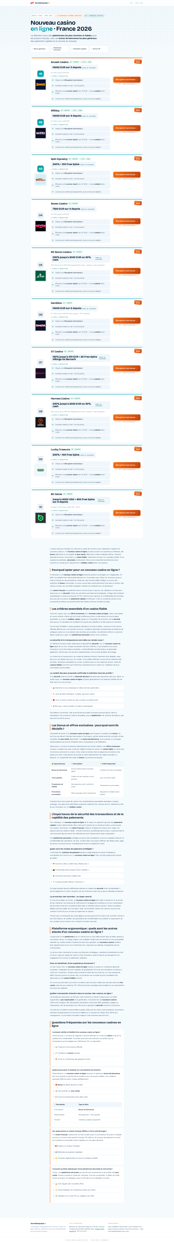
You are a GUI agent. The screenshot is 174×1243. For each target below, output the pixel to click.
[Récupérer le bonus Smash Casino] (40, 84)
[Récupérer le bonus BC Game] (40, 517)
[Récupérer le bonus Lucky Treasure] (40, 470)
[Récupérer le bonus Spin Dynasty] (40, 179)
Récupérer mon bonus (125, 80)
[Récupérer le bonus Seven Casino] (40, 226)
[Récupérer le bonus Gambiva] (40, 325)
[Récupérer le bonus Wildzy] (40, 133)
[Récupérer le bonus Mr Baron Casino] (40, 275)
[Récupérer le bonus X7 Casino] (40, 373)
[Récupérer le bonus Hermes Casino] (40, 422)
